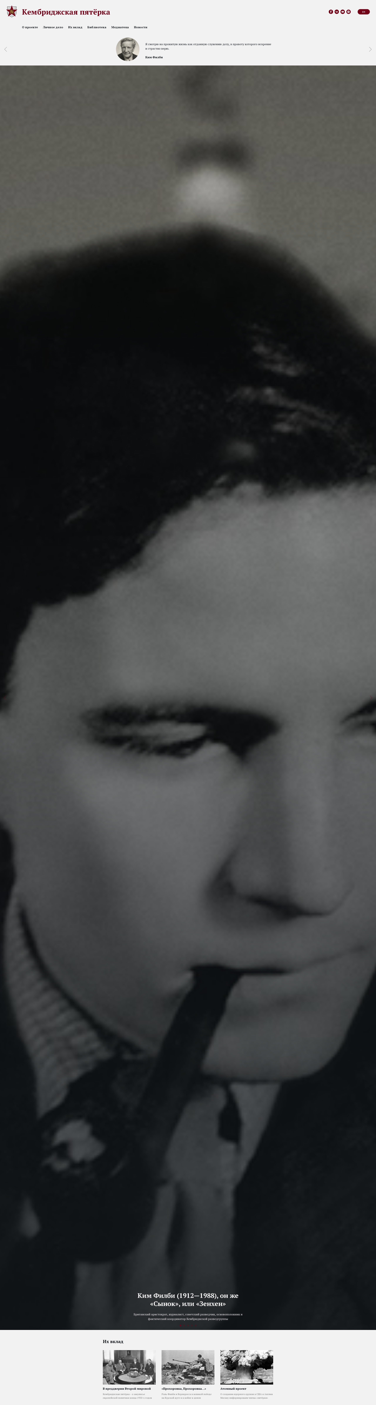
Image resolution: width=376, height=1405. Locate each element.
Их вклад (75, 27)
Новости (140, 27)
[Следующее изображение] (370, 49)
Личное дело (53, 27)
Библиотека (96, 27)
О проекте (30, 27)
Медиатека (120, 27)
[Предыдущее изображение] (5, 49)
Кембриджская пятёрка (66, 12)
